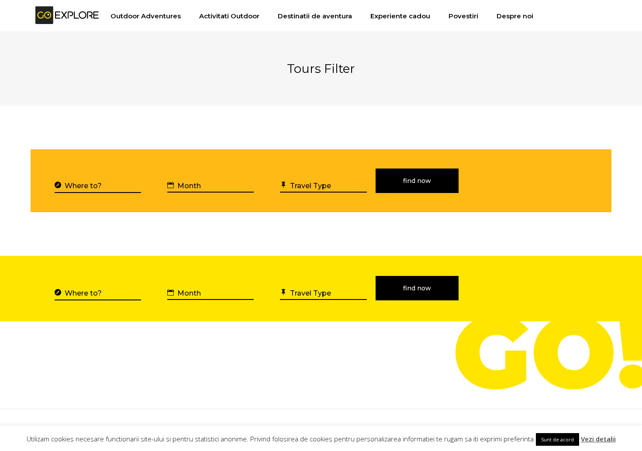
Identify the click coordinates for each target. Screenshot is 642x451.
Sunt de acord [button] (557, 439)
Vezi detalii (598, 438)
